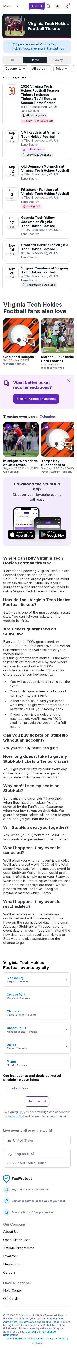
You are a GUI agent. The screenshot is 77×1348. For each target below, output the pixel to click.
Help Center (12, 1290)
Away (59, 60)
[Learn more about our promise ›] (18, 1179)
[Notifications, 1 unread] (67, 6)
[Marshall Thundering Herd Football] (58, 343)
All (13, 60)
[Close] (69, 380)
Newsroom (12, 1264)
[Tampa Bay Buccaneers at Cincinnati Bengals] (58, 447)
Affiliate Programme (18, 1248)
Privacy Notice (27, 1321)
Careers (9, 1272)
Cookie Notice (51, 1321)
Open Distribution (16, 1240)
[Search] (48, 6)
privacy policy (14, 1116)
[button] (14, 6)
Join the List (37, 1101)
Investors (10, 1256)
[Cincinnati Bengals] (21, 341)
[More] (67, 18)
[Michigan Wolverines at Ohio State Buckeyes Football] (21, 447)
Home (35, 60)
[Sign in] (57, 6)
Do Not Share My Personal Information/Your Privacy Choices (37, 1340)
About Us (10, 1232)
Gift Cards (10, 1298)
